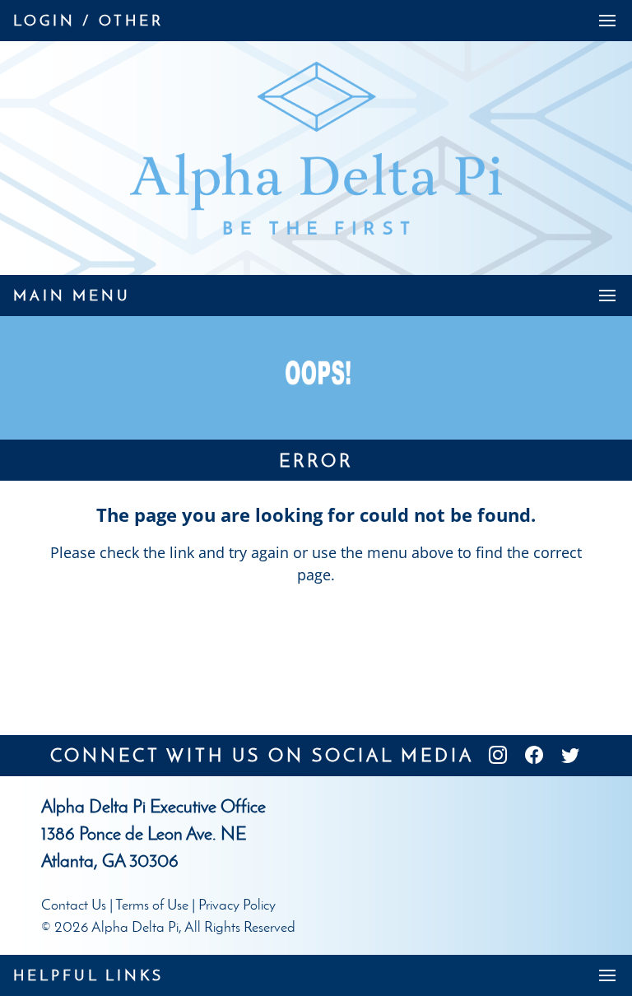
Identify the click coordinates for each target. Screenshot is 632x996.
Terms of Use (151, 905)
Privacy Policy (237, 905)
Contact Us (73, 905)
